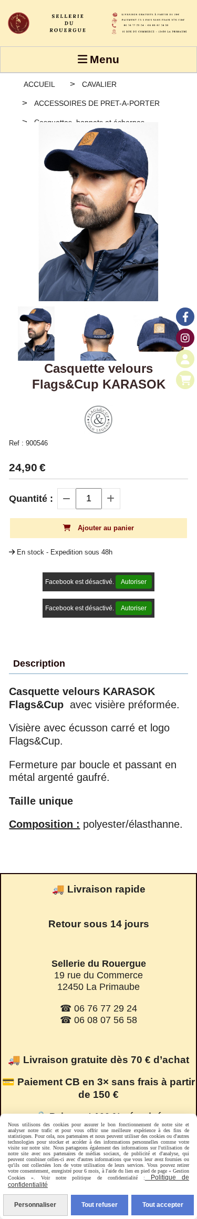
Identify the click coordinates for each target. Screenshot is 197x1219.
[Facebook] (185, 317)
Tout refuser (99, 1204)
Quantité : (31, 498)
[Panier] (185, 380)
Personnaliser (35, 1204)
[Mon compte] (185, 359)
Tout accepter (162, 1204)
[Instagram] (185, 338)
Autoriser (134, 582)
